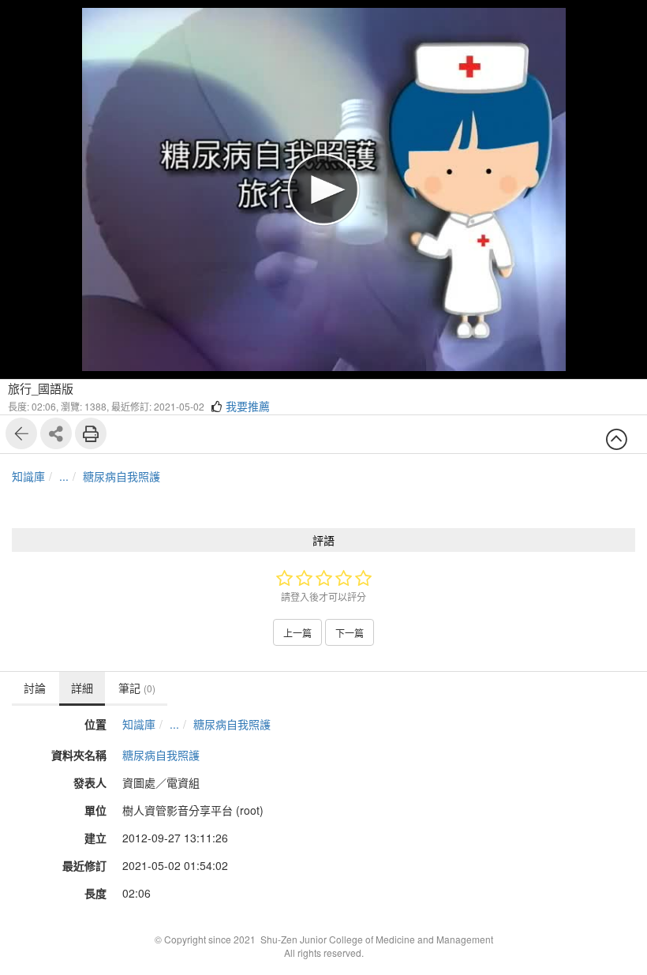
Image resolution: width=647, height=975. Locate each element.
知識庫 (28, 476)
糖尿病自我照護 (121, 476)
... (64, 476)
